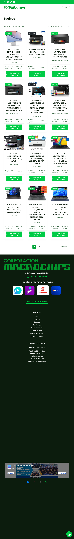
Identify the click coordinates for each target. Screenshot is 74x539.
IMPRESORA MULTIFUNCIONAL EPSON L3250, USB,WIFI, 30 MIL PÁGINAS (60, 105)
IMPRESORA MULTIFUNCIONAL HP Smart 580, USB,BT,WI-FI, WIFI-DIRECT (37, 159)
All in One (14, 62)
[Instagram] (8, 2)
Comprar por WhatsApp (14, 74)
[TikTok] (11, 2)
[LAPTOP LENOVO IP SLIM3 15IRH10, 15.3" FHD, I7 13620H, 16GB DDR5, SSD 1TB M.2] (60, 193)
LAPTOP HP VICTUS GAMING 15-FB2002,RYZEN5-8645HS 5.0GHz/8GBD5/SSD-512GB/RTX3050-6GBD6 (37, 212)
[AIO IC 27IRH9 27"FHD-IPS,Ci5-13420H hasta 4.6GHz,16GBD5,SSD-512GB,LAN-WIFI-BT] (14, 38)
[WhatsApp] (14, 2)
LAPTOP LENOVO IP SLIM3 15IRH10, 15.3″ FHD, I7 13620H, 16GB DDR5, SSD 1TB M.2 (60, 210)
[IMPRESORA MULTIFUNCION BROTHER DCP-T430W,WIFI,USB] (60, 38)
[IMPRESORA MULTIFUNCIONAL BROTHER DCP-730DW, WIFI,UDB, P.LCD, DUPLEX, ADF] (14, 89)
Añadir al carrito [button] (19, 67)
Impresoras (37, 57)
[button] (69, 534)
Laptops (60, 166)
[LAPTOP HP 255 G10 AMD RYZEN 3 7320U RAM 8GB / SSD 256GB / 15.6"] (14, 193)
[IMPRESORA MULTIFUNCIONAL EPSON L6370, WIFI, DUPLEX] (14, 142)
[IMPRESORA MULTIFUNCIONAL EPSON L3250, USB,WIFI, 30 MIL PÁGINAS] (60, 89)
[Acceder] (66, 7)
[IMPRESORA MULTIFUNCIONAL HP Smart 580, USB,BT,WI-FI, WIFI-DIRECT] (37, 142)
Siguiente (64, 246)
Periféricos (64, 60)
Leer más (42, 68)
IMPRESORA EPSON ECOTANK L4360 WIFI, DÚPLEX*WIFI (37, 52)
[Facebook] (4, 2)
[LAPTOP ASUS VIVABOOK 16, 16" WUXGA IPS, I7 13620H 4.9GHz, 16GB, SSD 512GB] (60, 142)
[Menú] (69, 7)
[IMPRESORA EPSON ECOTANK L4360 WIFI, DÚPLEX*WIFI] (37, 38)
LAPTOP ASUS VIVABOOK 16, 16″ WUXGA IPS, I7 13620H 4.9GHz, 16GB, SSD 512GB (60, 159)
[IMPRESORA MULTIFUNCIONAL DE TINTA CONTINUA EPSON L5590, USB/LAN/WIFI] (37, 89)
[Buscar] (62, 7)
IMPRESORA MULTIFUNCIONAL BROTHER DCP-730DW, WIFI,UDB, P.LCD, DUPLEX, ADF (14, 105)
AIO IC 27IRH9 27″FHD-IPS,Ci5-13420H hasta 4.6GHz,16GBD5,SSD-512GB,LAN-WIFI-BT (13, 54)
